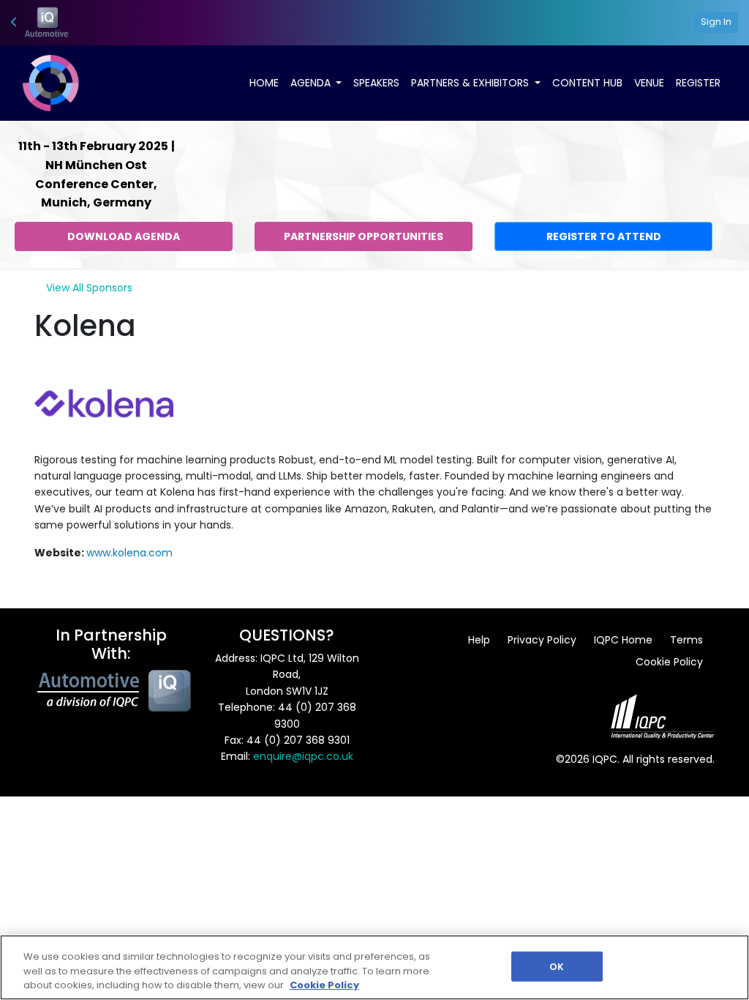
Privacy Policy (542, 640)
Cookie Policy (669, 661)
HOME (264, 82)
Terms (686, 640)
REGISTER (698, 82)
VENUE (649, 82)
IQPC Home (623, 640)
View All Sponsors (89, 287)
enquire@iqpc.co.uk (303, 756)
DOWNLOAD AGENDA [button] (123, 236)
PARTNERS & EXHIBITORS (471, 82)
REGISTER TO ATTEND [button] (603, 236)
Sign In (716, 21)
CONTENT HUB (587, 82)
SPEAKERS (376, 82)
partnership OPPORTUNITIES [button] (363, 236)
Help (479, 640)
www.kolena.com (129, 552)
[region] (374, 967)
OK (556, 966)
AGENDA (312, 82)
